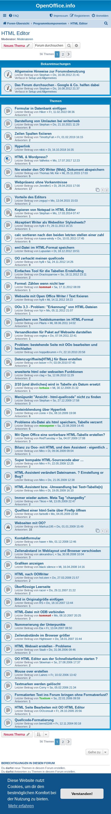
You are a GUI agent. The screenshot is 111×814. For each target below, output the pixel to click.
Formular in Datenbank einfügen (40, 108)
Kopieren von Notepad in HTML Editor (45, 210)
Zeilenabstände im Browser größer (42, 635)
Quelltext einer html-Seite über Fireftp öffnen (50, 510)
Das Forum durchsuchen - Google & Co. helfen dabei (57, 85)
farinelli (43, 513)
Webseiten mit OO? (30, 523)
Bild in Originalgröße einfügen (39, 599)
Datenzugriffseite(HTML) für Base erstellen (48, 359)
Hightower (45, 638)
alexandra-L (46, 554)
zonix (42, 413)
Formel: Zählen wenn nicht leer (40, 283)
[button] (68, 54)
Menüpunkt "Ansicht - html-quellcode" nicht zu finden (58, 397)
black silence (47, 566)
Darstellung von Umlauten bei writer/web (47, 121)
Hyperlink (22, 146)
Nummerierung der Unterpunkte (40, 625)
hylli (41, 225)
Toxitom (44, 698)
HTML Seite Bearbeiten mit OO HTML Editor (50, 707)
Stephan (44, 74)
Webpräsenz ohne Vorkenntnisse (41, 182)
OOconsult (46, 710)
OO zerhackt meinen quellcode (39, 258)
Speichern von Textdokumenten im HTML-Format (54, 319)
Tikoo (42, 501)
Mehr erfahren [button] (21, 806)
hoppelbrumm (47, 352)
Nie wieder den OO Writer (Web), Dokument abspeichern (59, 170)
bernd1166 (45, 723)
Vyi (41, 310)
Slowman (45, 662)
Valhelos (44, 160)
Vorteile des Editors (30, 197)
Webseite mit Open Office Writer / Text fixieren (51, 296)
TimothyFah (46, 137)
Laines (43, 674)
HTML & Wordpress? (31, 157)
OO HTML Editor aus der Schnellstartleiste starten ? (56, 659)
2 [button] (63, 54)
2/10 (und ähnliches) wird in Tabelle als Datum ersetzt (57, 384)
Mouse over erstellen (31, 671)
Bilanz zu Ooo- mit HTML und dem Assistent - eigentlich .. (61, 447)
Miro (42, 450)
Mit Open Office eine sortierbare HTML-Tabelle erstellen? (60, 435)
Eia (41, 628)
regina (43, 335)
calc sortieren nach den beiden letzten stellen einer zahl (59, 235)
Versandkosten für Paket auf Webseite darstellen (53, 332)
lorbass (44, 387)
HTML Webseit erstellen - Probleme (43, 646)
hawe (42, 541)
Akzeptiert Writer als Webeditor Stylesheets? (50, 222)
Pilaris (43, 323)
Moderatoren (25, 39)
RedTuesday (47, 438)
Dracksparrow (48, 274)
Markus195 (46, 526)
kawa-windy (46, 238)
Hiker (42, 111)
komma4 (45, 287)
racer (42, 590)
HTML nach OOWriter (32, 574)
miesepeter (46, 425)
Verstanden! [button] (82, 794)
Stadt (42, 649)
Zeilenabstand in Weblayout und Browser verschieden (58, 551)
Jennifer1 (45, 185)
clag (41, 375)
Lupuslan (45, 251)
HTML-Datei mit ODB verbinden (40, 612)
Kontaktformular (28, 538)
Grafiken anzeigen (29, 563)
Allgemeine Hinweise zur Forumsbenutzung (50, 71)
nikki (42, 149)
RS (41, 602)
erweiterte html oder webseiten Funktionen (49, 372)
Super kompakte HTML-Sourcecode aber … (49, 460)
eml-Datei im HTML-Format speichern (44, 247)
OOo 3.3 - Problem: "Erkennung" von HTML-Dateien (56, 307)
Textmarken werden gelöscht (37, 684)
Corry (42, 687)
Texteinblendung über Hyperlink (40, 410)
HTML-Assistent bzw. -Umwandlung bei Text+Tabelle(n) (58, 487)
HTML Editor (15, 33)
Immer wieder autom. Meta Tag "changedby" (50, 498)
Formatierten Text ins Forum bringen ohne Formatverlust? (61, 695)
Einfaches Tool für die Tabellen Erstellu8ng (49, 271)
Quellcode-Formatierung (34, 720)
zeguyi (43, 200)
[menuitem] (14, 16)
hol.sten (44, 577)
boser (42, 362)
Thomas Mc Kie (49, 173)
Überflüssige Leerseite (32, 587)
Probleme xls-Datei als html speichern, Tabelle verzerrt (58, 422)
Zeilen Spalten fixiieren (33, 134)
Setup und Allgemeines (43, 77)
